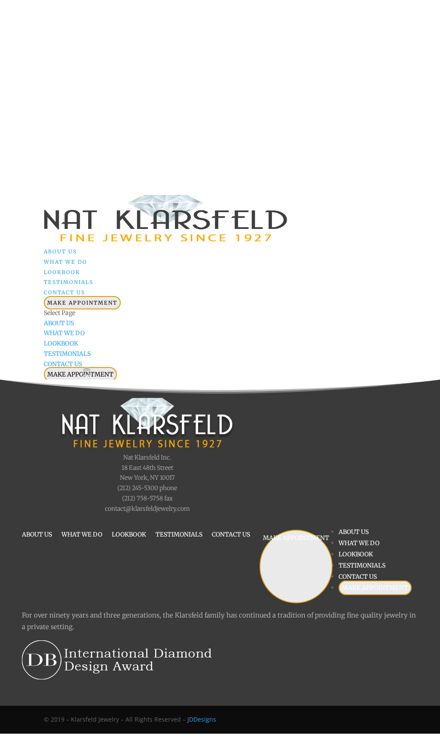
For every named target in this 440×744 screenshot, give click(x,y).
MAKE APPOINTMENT (82, 302)
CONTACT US (63, 364)
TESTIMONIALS (67, 354)
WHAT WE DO (64, 333)
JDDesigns (201, 719)
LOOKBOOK (61, 343)
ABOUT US (59, 323)
